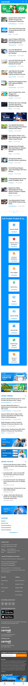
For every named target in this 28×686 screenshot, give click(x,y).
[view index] (25, 396)
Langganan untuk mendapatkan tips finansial (13, 652)
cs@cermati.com (11, 552)
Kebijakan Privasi (19, 584)
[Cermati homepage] (6, 674)
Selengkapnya (13, 532)
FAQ (2, 584)
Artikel (2, 591)
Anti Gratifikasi (18, 594)
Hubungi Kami (4, 587)
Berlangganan (21, 655)
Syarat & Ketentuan (20, 580)
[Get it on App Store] (14, 617)
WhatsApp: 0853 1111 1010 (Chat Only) (10, 568)
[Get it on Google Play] (14, 612)
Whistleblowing (18, 591)
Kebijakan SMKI (19, 587)
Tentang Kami (4, 580)
